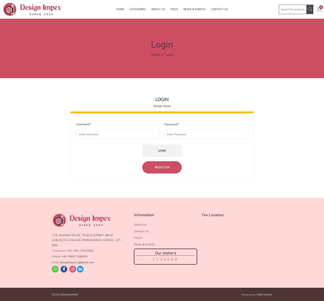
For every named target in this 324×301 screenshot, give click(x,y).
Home (120, 9)
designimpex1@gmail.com (77, 262)
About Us (140, 225)
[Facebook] (64, 269)
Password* (171, 124)
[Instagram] (72, 269)
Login (162, 150)
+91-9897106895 (74, 257)
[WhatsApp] (55, 269)
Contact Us (141, 231)
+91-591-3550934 (80, 251)
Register (162, 167)
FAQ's (174, 9)
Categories (138, 9)
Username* (83, 124)
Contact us (219, 9)
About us (158, 9)
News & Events (194, 9)
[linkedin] (80, 269)
